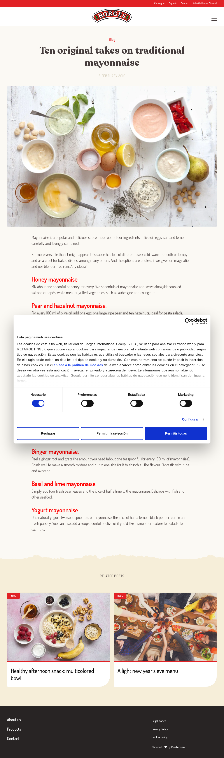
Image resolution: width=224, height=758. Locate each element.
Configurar (190, 419)
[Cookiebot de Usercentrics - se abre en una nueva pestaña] (188, 321)
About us (14, 719)
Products (14, 729)
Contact (185, 3)
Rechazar (48, 433)
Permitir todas (176, 433)
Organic (173, 3)
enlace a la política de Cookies (78, 365)
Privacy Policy (160, 729)
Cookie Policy (160, 737)
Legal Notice (159, 721)
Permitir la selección (112, 433)
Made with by (168, 747)
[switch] (87, 403)
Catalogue (159, 3)
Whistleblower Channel (205, 3)
